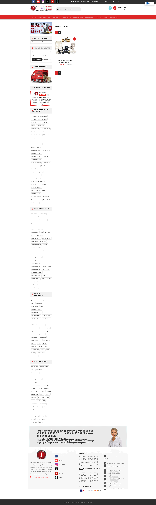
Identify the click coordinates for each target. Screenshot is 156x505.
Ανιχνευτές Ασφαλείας (36, 147)
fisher (40, 219)
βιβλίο (32, 324)
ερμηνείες (48, 328)
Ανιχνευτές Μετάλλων (35, 150)
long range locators (44, 300)
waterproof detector (35, 250)
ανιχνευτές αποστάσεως (36, 309)
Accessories (33, 122)
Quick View (66, 44)
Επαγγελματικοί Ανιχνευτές (37, 172)
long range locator (44, 226)
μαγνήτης (45, 275)
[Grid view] (56, 32)
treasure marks (34, 306)
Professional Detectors (36, 134)
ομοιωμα (38, 334)
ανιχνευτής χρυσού (47, 266)
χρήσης (33, 352)
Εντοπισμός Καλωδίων (36, 168)
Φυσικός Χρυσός (46, 199)
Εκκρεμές (43, 165)
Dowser (33, 125)
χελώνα (47, 349)
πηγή (44, 334)
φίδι (46, 346)
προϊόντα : (122, 9)
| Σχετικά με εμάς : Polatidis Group (115, 463)
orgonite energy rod (35, 238)
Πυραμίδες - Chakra (35, 193)
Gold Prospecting (40, 125)
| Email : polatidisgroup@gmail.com (115, 488)
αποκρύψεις (46, 321)
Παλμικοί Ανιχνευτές (35, 190)
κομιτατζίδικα (41, 331)
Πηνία (43, 190)
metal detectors (39, 303)
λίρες (48, 331)
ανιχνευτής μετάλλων (35, 263)
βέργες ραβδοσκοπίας (36, 275)
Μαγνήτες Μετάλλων (35, 175)
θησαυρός (33, 331)
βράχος (38, 324)
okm (32, 235)
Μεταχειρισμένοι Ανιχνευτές (37, 178)
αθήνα (41, 306)
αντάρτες (33, 321)
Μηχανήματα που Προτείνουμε (38, 181)
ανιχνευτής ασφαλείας (36, 260)
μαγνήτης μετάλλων (35, 278)
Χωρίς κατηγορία (35, 202)
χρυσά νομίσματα (41, 352)
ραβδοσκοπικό (46, 340)
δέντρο (43, 324)
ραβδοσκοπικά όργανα (36, 340)
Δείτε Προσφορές (47, 162)
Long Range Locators (45, 128)
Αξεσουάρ (46, 156)
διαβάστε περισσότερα (41, 477)
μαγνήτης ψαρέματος (46, 278)
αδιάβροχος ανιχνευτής (45, 253)
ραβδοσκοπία (39, 281)
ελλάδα (41, 328)
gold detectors (34, 300)
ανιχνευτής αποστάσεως (36, 257)
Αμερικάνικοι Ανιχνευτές (36, 144)
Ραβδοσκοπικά (34, 253)
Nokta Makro (48, 232)
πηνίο (32, 281)
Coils (40, 122)
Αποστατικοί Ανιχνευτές (36, 159)
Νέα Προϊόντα (34, 184)
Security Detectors (35, 137)
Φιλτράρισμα (37, 59)
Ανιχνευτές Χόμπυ (46, 150)
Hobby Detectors (35, 128)
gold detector (34, 223)
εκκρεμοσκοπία (34, 328)
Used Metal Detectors (46, 137)
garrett (45, 219)
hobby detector (34, 226)
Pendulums (43, 131)
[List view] (59, 32)
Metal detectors (34, 131)
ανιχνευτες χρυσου (46, 318)
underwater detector (36, 247)
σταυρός (44, 343)
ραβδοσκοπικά (42, 337)
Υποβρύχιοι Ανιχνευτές (36, 199)
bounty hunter (42, 213)
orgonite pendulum (46, 238)
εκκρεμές (49, 324)
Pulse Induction (46, 134)
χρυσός (41, 355)
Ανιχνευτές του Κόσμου (36, 153)
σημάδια (33, 343)
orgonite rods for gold (36, 244)
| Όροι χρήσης (110, 459)
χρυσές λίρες (34, 355)
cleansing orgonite (35, 216)
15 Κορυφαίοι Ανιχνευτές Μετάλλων (39, 116)
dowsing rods (34, 219)
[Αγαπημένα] (110, 8)
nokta (41, 232)
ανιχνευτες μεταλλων (35, 318)
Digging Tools (45, 122)
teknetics (45, 244)
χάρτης (42, 349)
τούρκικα (40, 346)
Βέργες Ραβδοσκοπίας (36, 162)
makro (32, 229)
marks (32, 303)
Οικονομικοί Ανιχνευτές (36, 187)
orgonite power (34, 241)
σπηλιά (38, 343)
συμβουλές (33, 346)
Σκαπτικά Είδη (46, 196)
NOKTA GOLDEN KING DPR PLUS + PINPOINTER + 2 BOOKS (65, 61)
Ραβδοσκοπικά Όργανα (36, 196)
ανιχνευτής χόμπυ (45, 269)
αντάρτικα (40, 321)
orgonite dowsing (39, 235)
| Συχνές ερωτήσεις (111, 456)
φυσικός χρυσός (35, 349)
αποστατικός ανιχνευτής (36, 272)
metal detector (40, 229)
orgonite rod (43, 241)
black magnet (34, 213)
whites (44, 250)
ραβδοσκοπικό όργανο (36, 284)
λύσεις (32, 334)
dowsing (43, 216)
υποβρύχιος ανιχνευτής (36, 287)
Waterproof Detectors (36, 141)
